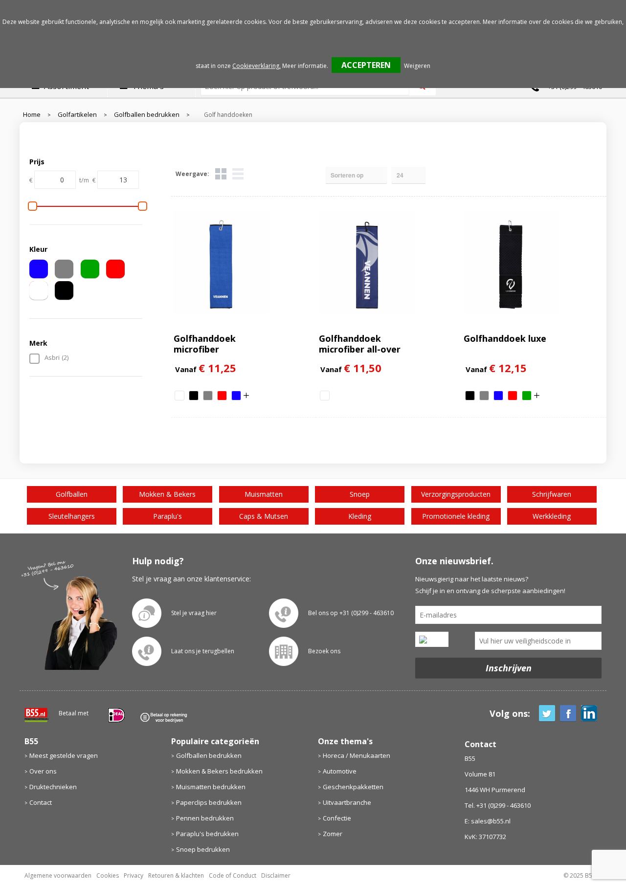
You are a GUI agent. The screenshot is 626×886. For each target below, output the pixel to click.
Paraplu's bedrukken (207, 833)
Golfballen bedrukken (146, 114)
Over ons (43, 771)
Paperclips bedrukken (209, 802)
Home (32, 114)
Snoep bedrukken (203, 849)
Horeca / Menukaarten (356, 755)
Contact (40, 802)
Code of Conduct (232, 875)
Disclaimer (276, 875)
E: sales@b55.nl (488, 821)
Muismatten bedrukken (211, 786)
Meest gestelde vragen (63, 755)
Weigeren (417, 66)
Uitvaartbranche (347, 802)
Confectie (337, 818)
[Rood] (115, 269)
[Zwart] (64, 290)
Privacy (133, 875)
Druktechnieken (53, 786)
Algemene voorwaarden (57, 875)
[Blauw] (38, 269)
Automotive (340, 771)
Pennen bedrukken (205, 818)
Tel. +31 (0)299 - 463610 (498, 805)
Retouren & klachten (176, 875)
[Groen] (90, 269)
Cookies (107, 875)
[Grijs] (64, 269)
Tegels (220, 173)
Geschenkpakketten (353, 786)
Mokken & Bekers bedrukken (219, 771)
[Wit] (38, 290)
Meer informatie (304, 66)
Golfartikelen (77, 114)
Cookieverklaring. (256, 66)
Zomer (332, 833)
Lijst (238, 173)
